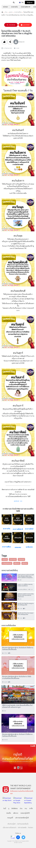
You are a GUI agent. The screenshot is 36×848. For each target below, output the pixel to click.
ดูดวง (10, 12)
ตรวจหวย (12, 25)
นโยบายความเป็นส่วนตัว (9, 828)
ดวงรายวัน (14, 7)
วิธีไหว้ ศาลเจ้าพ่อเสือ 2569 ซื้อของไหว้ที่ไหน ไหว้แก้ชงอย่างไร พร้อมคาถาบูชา (17, 706)
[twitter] (23, 837)
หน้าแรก (5, 7)
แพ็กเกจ (15, 813)
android (16, 501)
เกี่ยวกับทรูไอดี (11, 824)
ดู (8, 808)
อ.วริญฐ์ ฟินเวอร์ (6, 563)
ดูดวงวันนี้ (26, 25)
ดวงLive (4, 559)
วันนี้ (4, 808)
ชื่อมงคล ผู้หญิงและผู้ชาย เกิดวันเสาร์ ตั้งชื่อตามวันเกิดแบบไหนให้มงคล (17, 735)
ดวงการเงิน (13, 559)
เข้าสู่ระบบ (29, 2)
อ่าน (6, 12)
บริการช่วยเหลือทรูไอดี (22, 818)
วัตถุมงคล (21, 559)
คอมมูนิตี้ (10, 818)
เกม (26, 808)
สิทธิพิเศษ (15, 808)
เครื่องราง (16, 563)
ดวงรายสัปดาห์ (25, 7)
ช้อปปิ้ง (8, 813)
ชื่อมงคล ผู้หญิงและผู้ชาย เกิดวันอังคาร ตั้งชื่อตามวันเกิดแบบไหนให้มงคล (16, 677)
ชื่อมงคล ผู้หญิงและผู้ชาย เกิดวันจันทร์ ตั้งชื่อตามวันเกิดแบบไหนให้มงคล (17, 648)
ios (21, 501)
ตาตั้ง (31, 808)
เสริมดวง (24, 563)
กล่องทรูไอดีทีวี (25, 813)
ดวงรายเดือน (18, 12)
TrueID (5, 2)
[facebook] (18, 837)
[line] (13, 837)
